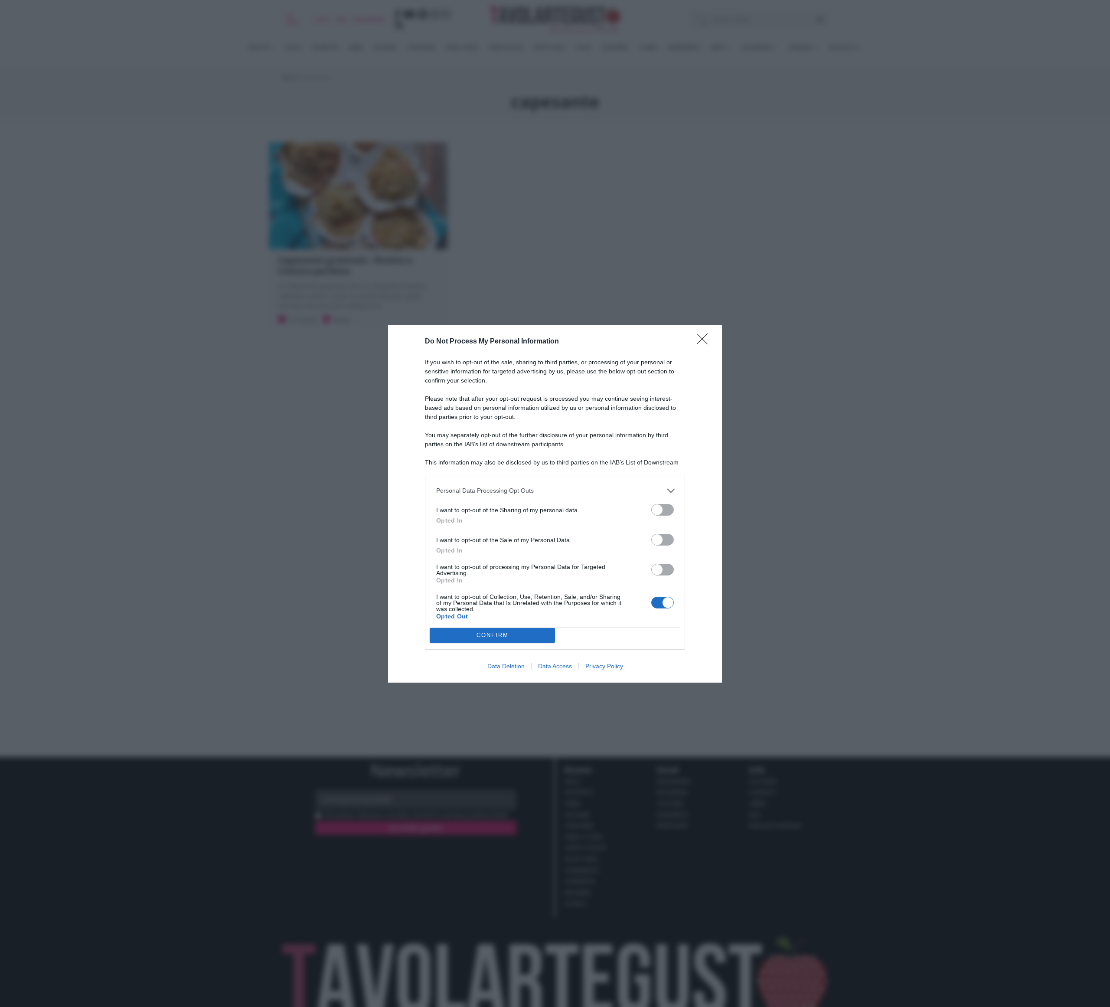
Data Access (555, 666)
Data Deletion (506, 666)
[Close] (705, 341)
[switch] (662, 510)
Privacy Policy (604, 666)
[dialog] (555, 504)
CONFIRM (493, 635)
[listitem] (555, 490)
